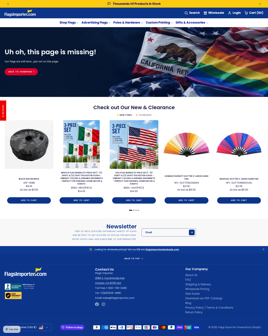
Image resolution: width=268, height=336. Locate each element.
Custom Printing (158, 22)
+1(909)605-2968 (110, 293)
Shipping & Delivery (198, 284)
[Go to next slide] (260, 4)
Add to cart (29, 200)
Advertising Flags (95, 22)
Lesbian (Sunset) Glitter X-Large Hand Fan (186, 163)
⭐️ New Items (124, 115)
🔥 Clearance (144, 115)
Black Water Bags (29, 163)
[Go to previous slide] (8, 4)
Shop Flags (68, 22)
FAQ (188, 279)
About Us (191, 275)
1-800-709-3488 (116, 288)
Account (234, 13)
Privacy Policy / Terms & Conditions (209, 307)
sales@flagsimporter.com (118, 298)
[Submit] (192, 232)
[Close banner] (263, 249)
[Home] (20, 12)
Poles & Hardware (126, 22)
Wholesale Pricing (197, 289)
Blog (188, 303)
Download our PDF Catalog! (203, 298)
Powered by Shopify (249, 327)
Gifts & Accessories (190, 22)
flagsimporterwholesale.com (162, 249)
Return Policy (194, 312)
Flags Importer (227, 327)
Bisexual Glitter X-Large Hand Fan (239, 163)
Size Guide (192, 293)
